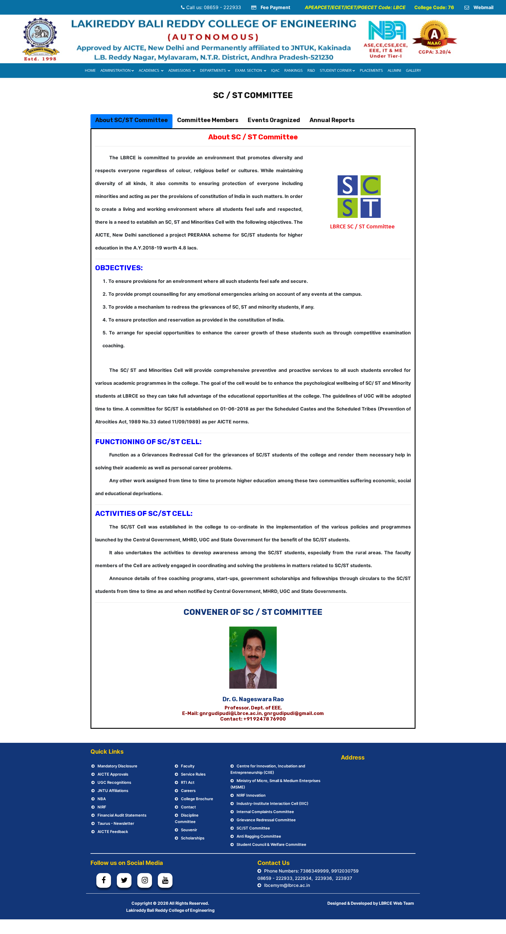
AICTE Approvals (113, 774)
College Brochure (197, 798)
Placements (371, 70)
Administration (115, 70)
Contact (188, 807)
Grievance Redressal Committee (266, 819)
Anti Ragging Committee (259, 836)
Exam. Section (249, 70)
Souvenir (189, 829)
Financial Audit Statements (122, 815)
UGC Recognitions (114, 782)
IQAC (275, 70)
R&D (311, 70)
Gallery (413, 70)
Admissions (180, 70)
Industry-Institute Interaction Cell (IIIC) (272, 803)
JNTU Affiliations (113, 790)
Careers (188, 790)
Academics (149, 70)
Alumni (394, 70)
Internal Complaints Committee (265, 811)
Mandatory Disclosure (117, 766)
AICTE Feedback (113, 831)
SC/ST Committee (253, 828)
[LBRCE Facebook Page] (103, 880)
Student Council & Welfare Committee (271, 844)
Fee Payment (275, 7)
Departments (213, 70)
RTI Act (187, 782)
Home (90, 70)
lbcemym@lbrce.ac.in (287, 885)
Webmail (483, 7)
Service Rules (193, 774)
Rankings (293, 70)
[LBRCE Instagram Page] (144, 880)
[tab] (131, 121)
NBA (102, 798)
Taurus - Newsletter (116, 823)
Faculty (187, 766)
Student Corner (336, 70)
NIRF (102, 807)
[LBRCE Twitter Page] (124, 880)
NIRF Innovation (251, 795)
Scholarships (192, 838)
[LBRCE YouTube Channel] (165, 880)
